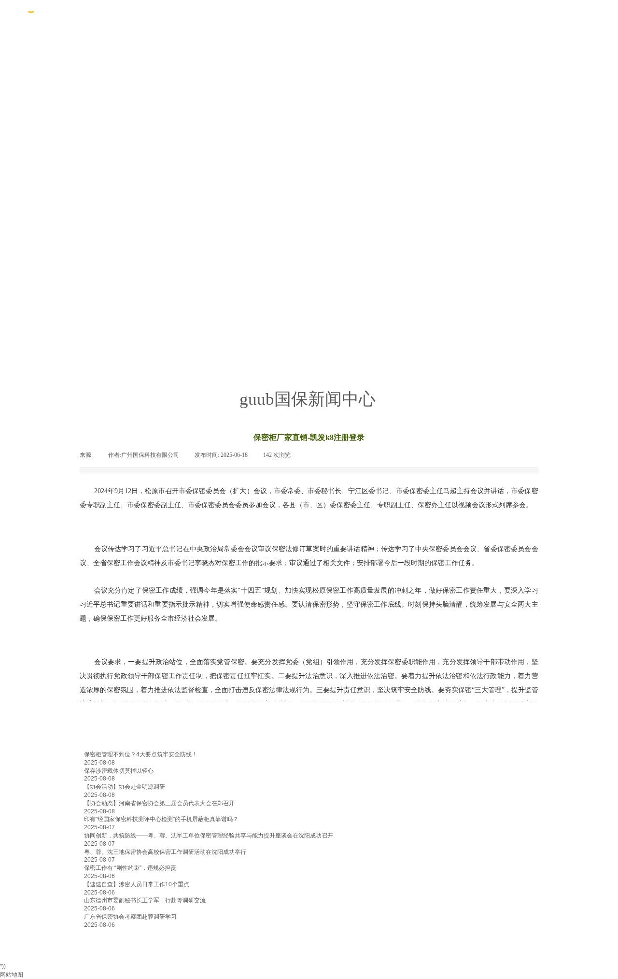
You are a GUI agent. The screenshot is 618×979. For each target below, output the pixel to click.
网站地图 (11, 974)
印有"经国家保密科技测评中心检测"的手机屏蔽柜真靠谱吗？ (161, 819)
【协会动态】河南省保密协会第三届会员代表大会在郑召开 (159, 803)
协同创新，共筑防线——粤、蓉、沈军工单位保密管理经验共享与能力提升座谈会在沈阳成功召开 (208, 835)
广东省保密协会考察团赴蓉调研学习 (130, 916)
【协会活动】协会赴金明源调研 (124, 786)
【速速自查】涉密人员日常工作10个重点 (136, 884)
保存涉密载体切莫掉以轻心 (119, 770)
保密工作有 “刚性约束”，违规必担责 (130, 868)
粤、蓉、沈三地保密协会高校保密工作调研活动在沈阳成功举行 (165, 852)
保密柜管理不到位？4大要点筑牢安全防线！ (140, 754)
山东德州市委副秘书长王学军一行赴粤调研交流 (145, 900)
